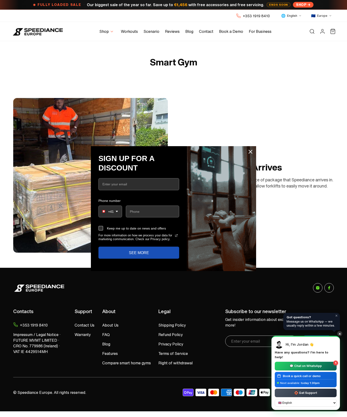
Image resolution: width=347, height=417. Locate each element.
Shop (301, 4)
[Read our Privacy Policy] (176, 235)
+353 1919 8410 (256, 15)
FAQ (106, 334)
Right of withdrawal (175, 363)
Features (110, 353)
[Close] (250, 151)
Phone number (109, 200)
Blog (106, 344)
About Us (110, 325)
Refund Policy (170, 334)
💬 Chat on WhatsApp (313, 365)
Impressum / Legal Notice (36, 334)
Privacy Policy (170, 344)
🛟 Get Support (305, 392)
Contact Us (84, 325)
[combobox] (110, 211)
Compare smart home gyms (126, 363)
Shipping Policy (172, 325)
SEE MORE (139, 253)
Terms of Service (173, 353)
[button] (107, 31)
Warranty (83, 334)
